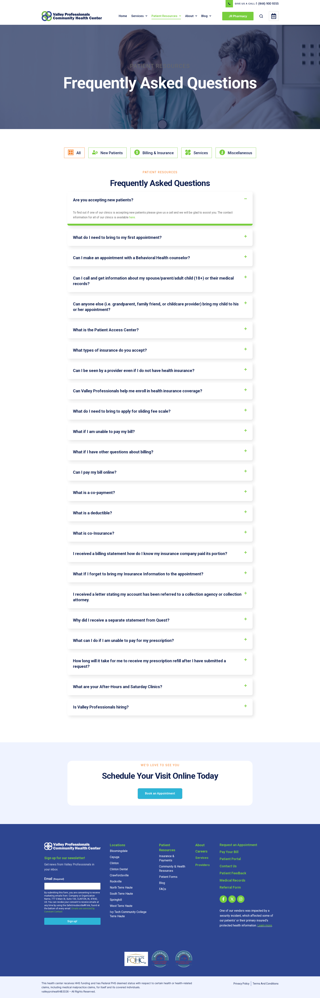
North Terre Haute (121, 887)
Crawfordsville (119, 875)
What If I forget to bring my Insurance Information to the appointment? (138, 574)
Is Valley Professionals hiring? (101, 707)
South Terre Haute (121, 893)
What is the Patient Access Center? (106, 330)
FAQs (162, 889)
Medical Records (232, 880)
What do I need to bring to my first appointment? (117, 237)
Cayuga (114, 857)
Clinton (114, 863)
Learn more (264, 925)
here (132, 217)
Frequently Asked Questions (160, 83)
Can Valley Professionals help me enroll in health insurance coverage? (137, 391)
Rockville (116, 881)
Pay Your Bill (229, 852)
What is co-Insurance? (93, 533)
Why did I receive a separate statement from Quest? (121, 620)
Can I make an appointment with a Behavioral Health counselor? (131, 258)
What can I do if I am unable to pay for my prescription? (123, 640)
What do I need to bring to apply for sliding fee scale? (122, 411)
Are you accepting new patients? (103, 200)
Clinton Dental (119, 869)
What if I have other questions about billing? (113, 452)
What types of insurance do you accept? (110, 350)
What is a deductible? (92, 513)
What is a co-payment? (94, 492)
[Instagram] (240, 899)
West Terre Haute (121, 906)
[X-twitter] (232, 899)
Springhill (116, 899)
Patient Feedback (233, 873)
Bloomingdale (119, 851)
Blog (162, 883)
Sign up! (72, 921)
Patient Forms (168, 877)
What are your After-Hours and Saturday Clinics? (117, 686)
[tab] (74, 153)
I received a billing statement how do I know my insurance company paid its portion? (150, 553)
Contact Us (228, 866)
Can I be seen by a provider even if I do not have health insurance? (133, 370)
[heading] (160, 200)
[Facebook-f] (223, 899)
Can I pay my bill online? (94, 472)
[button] (146, 16)
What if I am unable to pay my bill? (104, 431)
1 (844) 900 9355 (267, 3)
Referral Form (230, 887)
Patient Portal (230, 859)
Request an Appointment (238, 845)
